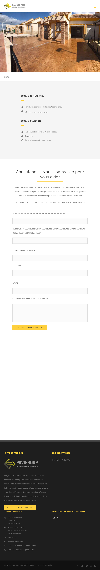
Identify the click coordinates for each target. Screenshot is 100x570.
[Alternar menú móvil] (95, 6)
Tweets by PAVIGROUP (61, 460)
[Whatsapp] (58, 517)
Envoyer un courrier (15, 542)
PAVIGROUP (31, 565)
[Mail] (53, 517)
